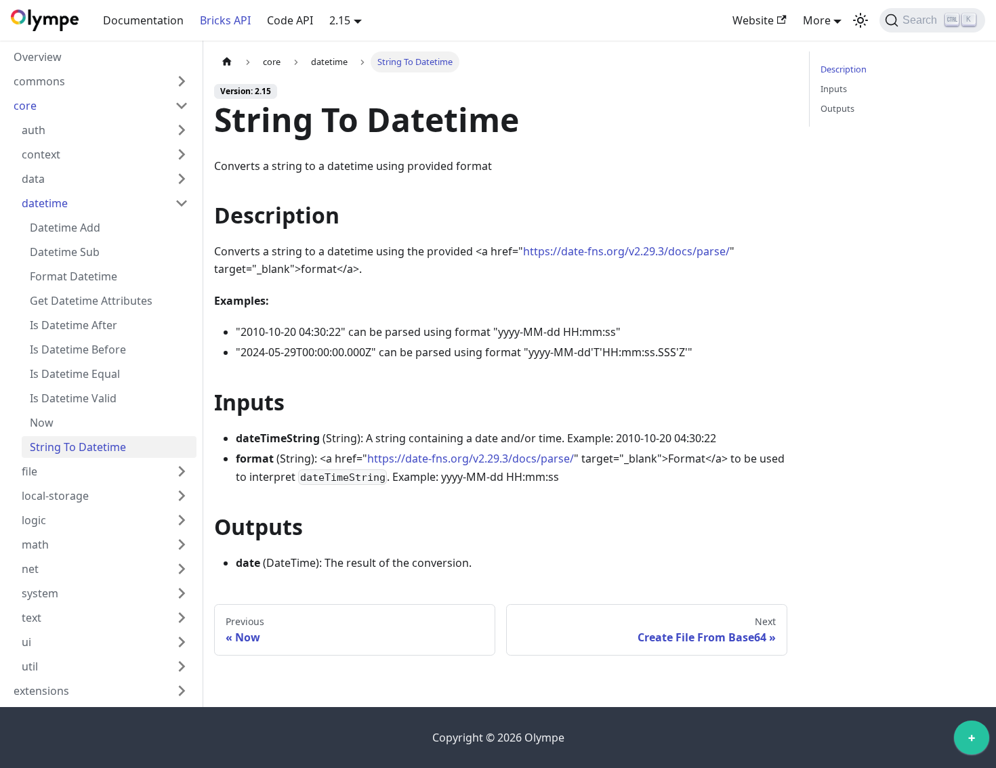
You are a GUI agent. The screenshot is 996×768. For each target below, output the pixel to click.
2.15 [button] (339, 20)
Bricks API (225, 20)
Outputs (837, 108)
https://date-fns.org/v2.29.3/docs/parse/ (626, 251)
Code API (290, 20)
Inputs (834, 89)
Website (753, 20)
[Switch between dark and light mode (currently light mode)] (860, 20)
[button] (100, 81)
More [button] (817, 20)
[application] (971, 741)
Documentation (143, 20)
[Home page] (227, 61)
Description (844, 69)
